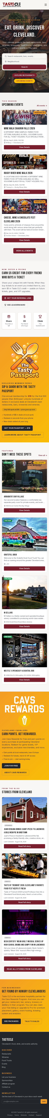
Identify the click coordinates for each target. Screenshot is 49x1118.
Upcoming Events (24, 81)
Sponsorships (7, 1080)
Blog (3, 1067)
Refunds (24, 1115)
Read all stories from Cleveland (24, 969)
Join (44, 1101)
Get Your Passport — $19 (17, 428)
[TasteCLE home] (12, 5)
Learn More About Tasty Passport (22, 435)
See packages (11, 1021)
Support (39, 1115)
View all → (42, 455)
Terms (16, 1115)
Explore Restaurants (24, 75)
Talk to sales (32, 1021)
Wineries (5, 1057)
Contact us (6, 1087)
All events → (42, 106)
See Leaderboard (16, 305)
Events (4, 1064)
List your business (9, 1077)
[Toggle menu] (45, 4)
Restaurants (6, 1054)
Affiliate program (8, 1084)
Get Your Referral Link (19, 298)
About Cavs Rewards (15, 772)
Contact (31, 1115)
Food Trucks (7, 1060)
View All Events (24, 251)
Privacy (9, 1115)
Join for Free (11, 766)
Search (24, 67)
